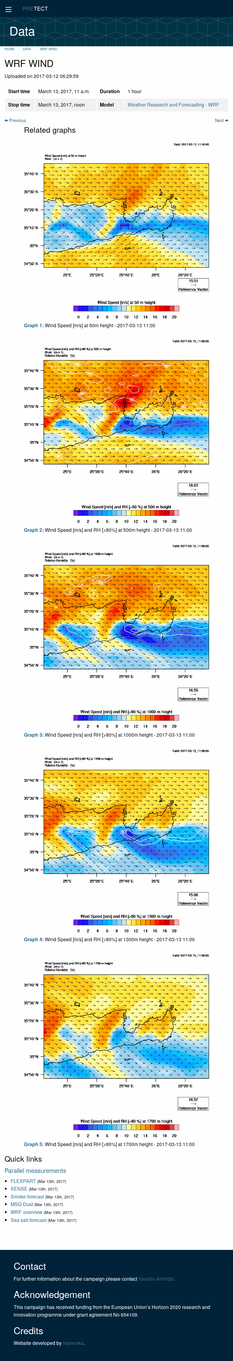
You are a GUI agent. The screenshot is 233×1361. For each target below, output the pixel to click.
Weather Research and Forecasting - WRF (173, 104)
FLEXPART (23, 1180)
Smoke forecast (27, 1196)
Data (27, 48)
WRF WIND (48, 48)
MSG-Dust (22, 1204)
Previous (17, 120)
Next (220, 120)
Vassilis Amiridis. (156, 1278)
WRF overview (26, 1211)
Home (10, 48)
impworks (73, 1342)
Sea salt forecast (28, 1219)
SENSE (19, 1188)
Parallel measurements (35, 1170)
